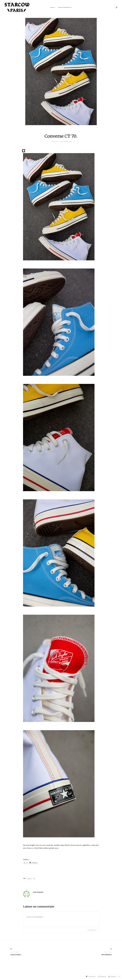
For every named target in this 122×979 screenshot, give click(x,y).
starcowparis (66, 141)
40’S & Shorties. (107, 953)
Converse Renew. (15, 953)
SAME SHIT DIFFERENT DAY (65, 7)
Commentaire (92, 930)
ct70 (34, 878)
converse (29, 878)
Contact (52, 7)
